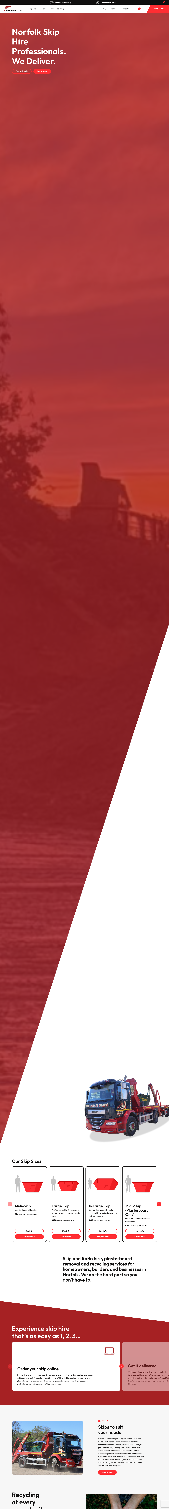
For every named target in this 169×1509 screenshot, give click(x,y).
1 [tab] (99, 1421)
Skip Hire (32, 9)
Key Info (29, 1231)
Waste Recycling (57, 9)
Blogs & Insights (109, 9)
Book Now (159, 8)
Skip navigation (6, 1)
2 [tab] (103, 1421)
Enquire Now (103, 1236)
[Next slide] (159, 1204)
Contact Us (125, 9)
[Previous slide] (10, 1204)
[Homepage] (13, 8)
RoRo (44, 9)
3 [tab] (107, 1421)
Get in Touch (22, 71)
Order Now (29, 1236)
